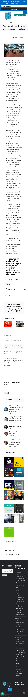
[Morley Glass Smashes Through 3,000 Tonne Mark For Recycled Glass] (6, 418)
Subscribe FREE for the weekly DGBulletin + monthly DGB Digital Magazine (14, 2)
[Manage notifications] (24, 693)
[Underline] (9, 345)
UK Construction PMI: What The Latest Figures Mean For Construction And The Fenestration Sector (20, 654)
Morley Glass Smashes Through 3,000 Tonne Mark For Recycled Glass (16, 418)
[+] (7, 347)
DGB (6, 294)
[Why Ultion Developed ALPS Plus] (6, 433)
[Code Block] (18, 345)
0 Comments (11, 295)
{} (5, 347)
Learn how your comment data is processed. (14, 361)
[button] (5, 324)
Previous (16, 37)
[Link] (20, 345)
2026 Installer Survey (15, 426)
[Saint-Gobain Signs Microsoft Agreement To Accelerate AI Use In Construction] (6, 408)
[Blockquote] (17, 345)
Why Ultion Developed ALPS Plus (15, 433)
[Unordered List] (15, 345)
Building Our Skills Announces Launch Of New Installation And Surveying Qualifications (16, 441)
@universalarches (11, 253)
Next (21, 37)
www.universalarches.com (14, 244)
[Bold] (5, 345)
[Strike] (11, 345)
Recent (9, 400)
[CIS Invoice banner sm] (20, 15)
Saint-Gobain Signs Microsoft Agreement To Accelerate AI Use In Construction (16, 408)
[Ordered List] (13, 345)
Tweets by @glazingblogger (12, 554)
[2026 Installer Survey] (6, 426)
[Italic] (7, 345)
